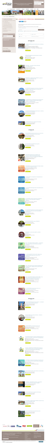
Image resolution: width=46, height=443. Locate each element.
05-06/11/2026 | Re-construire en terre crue (32, 325)
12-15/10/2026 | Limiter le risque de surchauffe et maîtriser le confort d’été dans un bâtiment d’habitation (33, 199)
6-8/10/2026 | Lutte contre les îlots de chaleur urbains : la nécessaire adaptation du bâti (34, 166)
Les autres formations (7, 24)
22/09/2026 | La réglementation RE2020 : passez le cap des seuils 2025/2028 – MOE (33, 78)
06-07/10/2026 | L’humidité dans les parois (32, 143)
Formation (26, 437)
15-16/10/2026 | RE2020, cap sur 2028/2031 (32, 221)
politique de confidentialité (9, 442)
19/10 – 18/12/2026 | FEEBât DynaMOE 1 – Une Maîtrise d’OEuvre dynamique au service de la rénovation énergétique (34, 243)
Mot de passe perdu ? (37, 5)
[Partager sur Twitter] (21, 21)
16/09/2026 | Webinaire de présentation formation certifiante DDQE (33, 56)
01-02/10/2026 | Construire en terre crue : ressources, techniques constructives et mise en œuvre (34, 134)
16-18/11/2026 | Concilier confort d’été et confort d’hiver (34, 370)
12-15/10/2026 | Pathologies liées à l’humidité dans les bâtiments (34, 188)
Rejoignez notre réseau (28, 433)
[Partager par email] (24, 21)
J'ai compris (41, 441)
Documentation (27, 434)
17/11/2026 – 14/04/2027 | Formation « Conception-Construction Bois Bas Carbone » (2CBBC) (33, 382)
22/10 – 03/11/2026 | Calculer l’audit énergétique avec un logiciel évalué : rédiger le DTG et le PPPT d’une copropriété (34, 266)
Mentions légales (36, 432)
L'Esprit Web (35, 437)
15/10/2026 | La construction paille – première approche (33, 232)
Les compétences (6, 22)
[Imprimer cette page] (25, 21)
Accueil (4, 16)
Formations (7, 16)
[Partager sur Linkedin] (22, 21)
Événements (26, 436)
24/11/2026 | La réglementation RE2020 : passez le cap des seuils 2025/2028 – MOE (34, 401)
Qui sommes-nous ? (27, 432)
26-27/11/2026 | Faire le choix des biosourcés (32, 410)
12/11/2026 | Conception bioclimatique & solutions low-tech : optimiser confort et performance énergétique (34, 360)
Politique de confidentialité (37, 433)
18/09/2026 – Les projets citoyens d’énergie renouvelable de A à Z (32, 66)
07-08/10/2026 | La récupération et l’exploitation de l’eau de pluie (33, 177)
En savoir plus (28, 50)
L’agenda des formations (7, 19)
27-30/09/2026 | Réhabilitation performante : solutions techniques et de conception (34, 111)
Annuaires (26, 435)
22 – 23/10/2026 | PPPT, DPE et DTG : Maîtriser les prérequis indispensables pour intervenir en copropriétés (33, 255)
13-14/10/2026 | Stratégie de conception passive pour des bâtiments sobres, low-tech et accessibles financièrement (34, 210)
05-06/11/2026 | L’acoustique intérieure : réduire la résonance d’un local (33, 315)
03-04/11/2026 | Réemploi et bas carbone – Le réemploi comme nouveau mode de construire (34, 302)
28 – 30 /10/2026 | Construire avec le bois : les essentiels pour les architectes (32, 289)
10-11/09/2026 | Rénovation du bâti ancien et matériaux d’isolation (34, 45)
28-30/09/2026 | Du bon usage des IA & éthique (33, 121)
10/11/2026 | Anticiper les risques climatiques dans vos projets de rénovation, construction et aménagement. (34, 337)
